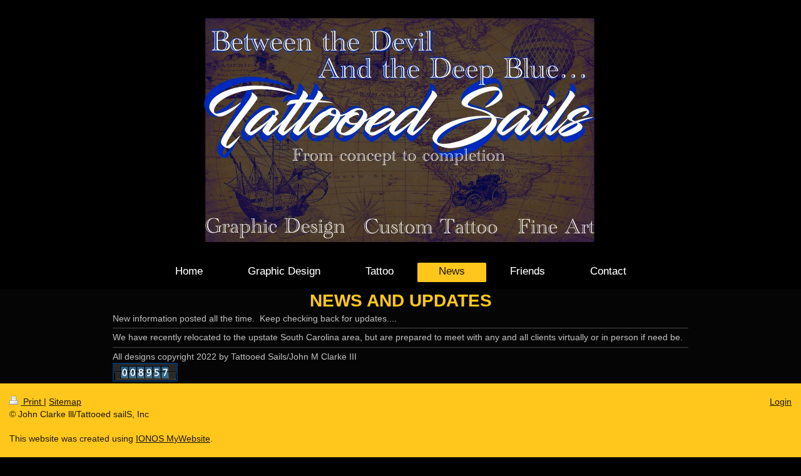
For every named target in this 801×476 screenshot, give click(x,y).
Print (32, 402)
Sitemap (65, 402)
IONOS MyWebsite (173, 438)
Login (781, 402)
